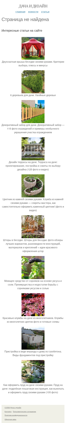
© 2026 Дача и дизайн (13, 407)
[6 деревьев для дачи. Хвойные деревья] (33, 91)
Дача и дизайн (33, 5)
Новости (33, 11)
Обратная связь (10, 419)
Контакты (8, 411)
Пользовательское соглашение (24, 411)
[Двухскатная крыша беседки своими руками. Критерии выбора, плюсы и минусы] (33, 58)
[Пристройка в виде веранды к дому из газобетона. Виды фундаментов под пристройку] (33, 347)
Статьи (45, 11)
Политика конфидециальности (16, 415)
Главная (20, 11)
